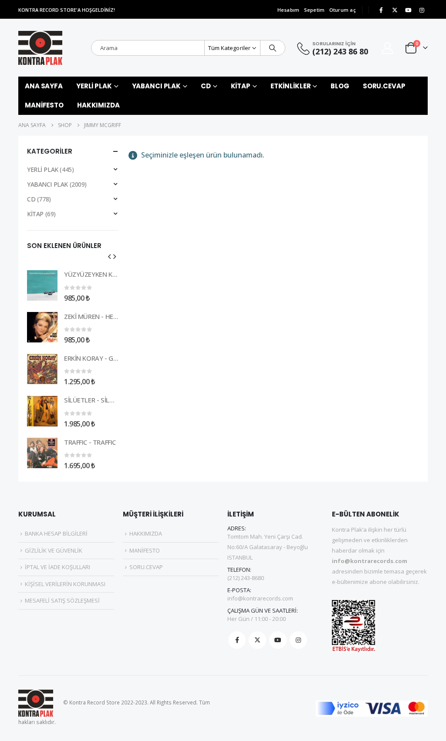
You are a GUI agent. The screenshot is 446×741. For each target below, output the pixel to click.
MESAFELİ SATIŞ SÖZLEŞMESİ (62, 600)
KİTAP (240, 86)
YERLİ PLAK (94, 86)
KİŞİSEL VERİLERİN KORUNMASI (65, 584)
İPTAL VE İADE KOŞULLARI (57, 567)
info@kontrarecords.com (260, 598)
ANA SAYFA (44, 86)
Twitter (257, 640)
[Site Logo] (40, 48)
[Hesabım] (388, 48)
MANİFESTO (44, 105)
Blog (340, 86)
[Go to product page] (42, 285)
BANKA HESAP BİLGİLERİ (56, 533)
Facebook (237, 640)
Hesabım (288, 10)
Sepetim (314, 10)
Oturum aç (342, 10)
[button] (109, 256)
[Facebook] (381, 10)
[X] (394, 10)
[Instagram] (421, 10)
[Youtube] (408, 10)
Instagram (298, 640)
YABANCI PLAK (156, 86)
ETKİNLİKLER (290, 86)
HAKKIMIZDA (98, 105)
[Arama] (272, 47)
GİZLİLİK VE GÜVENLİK (53, 550)
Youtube (278, 640)
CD (206, 86)
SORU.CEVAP (384, 86)
